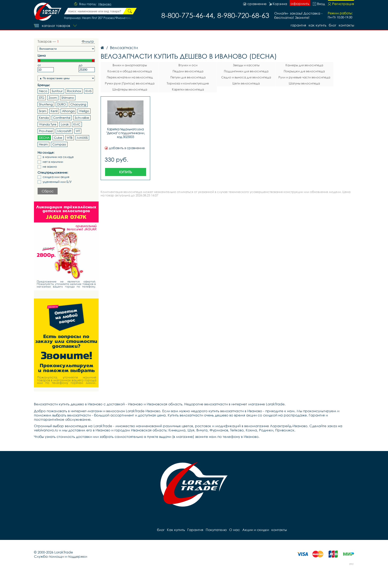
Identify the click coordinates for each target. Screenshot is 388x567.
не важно (50, 166)
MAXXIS (82, 137)
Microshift (64, 131)
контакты (346, 25)
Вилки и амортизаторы (130, 65)
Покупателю (216, 530)
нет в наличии (53, 161)
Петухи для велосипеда (188, 77)
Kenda (44, 117)
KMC (76, 124)
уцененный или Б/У (57, 181)
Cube (58, 137)
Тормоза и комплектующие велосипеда (188, 83)
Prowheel (46, 131)
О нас (234, 530)
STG (41, 97)
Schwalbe (82, 117)
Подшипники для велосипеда (246, 71)
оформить (300, 3)
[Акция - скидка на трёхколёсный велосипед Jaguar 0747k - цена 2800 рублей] (66, 245)
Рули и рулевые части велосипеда (304, 77)
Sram (42, 111)
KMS (88, 91)
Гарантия (298, 25)
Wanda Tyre (47, 124)
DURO (61, 104)
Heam (43, 144)
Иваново (104, 4)
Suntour (57, 91)
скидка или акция (56, 176)
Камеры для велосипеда (304, 65)
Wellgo (84, 111)
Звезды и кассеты (246, 65)
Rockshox (74, 91)
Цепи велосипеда (246, 83)
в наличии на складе (58, 156)
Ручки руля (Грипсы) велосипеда (129, 83)
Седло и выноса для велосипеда (246, 77)
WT (78, 131)
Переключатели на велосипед (130, 77)
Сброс (48, 191)
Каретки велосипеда (188, 89)
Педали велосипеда (188, 71)
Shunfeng (46, 104)
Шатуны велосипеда (304, 83)
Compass (59, 144)
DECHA (44, 137)
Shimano (67, 97)
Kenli (54, 111)
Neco (43, 91)
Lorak (65, 124)
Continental (61, 117)
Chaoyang (78, 104)
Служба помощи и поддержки (60, 556)
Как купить (317, 25)
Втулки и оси (187, 65)
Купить (125, 172)
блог (332, 25)
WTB (70, 137)
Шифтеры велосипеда (129, 89)
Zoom (53, 97)
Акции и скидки (255, 530)
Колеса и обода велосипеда (130, 71)
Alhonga (68, 111)
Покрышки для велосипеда (304, 71)
